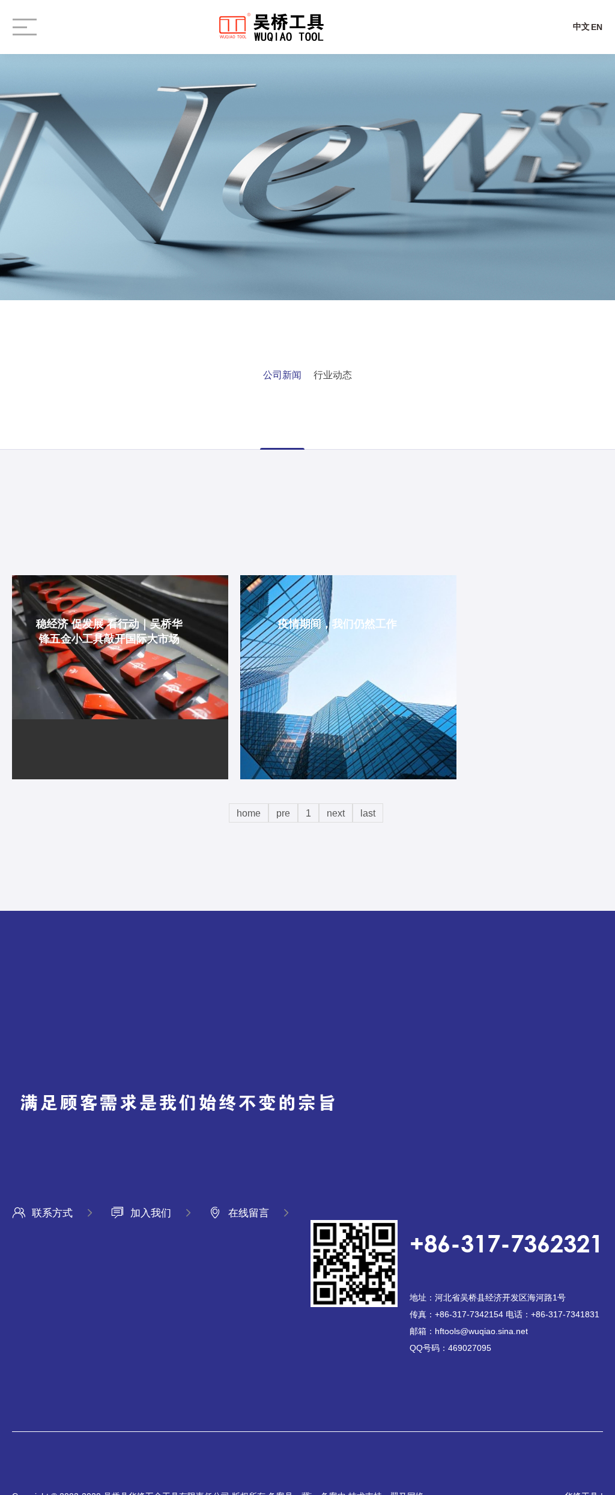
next (336, 813)
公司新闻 (282, 375)
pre (283, 813)
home (249, 813)
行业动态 (333, 375)
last (367, 813)
